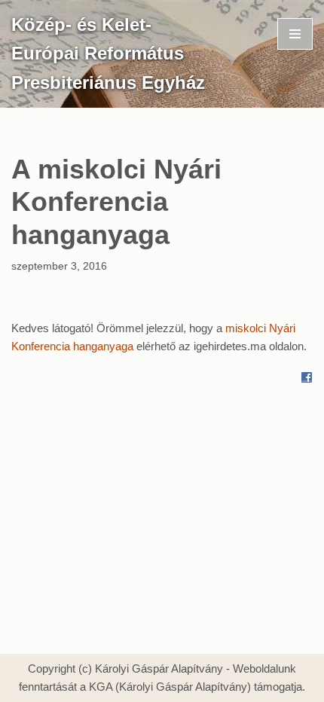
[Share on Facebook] (307, 379)
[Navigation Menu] (295, 34)
